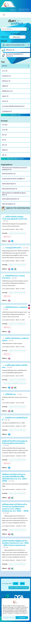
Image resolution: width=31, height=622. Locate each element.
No (23, 583)
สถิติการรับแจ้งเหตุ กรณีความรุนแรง (15, 339)
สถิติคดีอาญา (11, 394)
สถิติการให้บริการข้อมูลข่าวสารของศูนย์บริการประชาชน (14, 217)
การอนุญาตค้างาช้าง (13, 247)
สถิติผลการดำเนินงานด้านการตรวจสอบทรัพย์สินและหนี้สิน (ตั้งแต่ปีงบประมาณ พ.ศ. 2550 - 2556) (15, 477)
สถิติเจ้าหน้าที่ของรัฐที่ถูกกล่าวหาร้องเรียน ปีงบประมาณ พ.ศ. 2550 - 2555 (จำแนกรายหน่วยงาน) (15, 543)
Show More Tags (15, 115)
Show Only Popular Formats (15, 159)
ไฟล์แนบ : (4, 241)
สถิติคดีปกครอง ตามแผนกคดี (17, 307)
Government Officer (24, 10)
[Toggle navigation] (4, 14)
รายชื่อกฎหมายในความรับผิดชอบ (15, 366)
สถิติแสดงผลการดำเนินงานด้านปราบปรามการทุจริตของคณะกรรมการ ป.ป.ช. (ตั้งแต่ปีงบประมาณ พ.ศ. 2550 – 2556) (15, 507)
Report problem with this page (18, 588)
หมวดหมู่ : (5, 233)
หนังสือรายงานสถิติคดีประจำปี (15, 418)
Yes (16, 583)
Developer (13, 10)
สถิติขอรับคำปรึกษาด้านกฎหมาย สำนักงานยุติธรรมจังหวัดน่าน (14, 442)
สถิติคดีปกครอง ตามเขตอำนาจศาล (13, 276)
